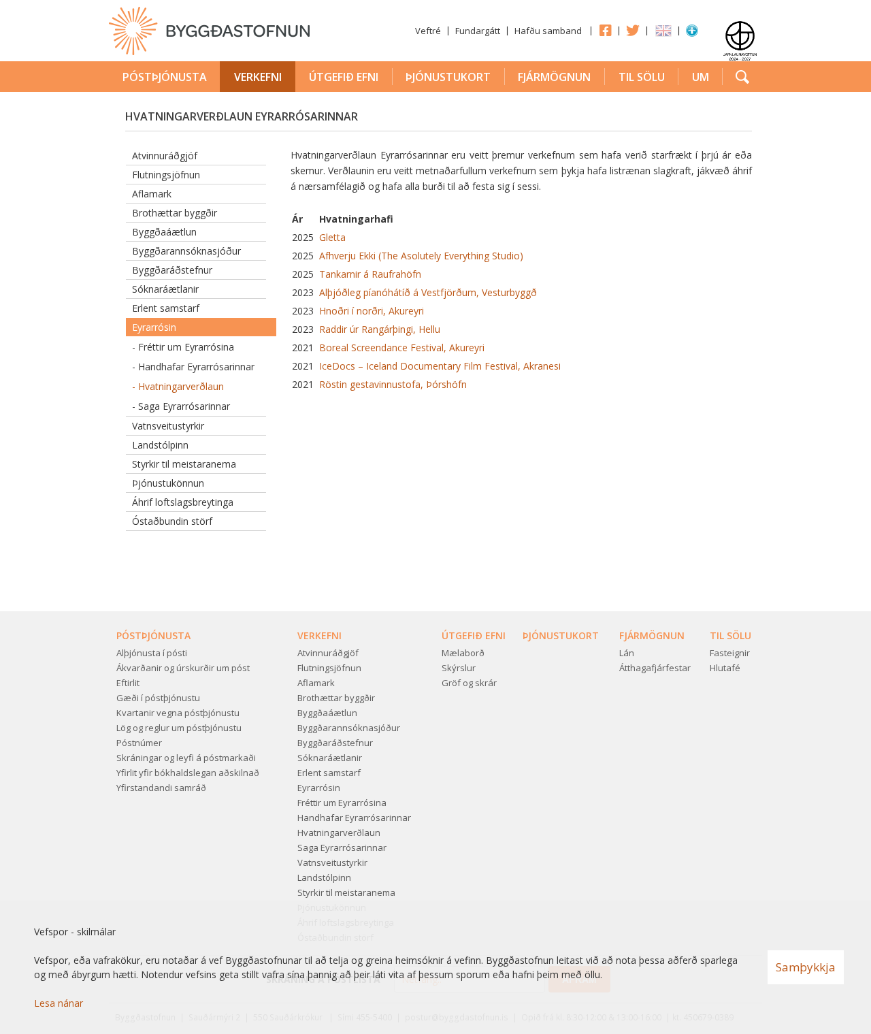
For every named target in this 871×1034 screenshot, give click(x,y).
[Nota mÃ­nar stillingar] (692, 33)
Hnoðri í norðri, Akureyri (370, 310)
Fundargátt (477, 31)
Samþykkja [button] (806, 967)
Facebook (605, 30)
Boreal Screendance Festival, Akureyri (401, 347)
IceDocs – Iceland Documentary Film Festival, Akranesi (440, 365)
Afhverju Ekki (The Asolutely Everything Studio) (419, 255)
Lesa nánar (58, 1003)
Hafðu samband (548, 31)
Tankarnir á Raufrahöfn (368, 274)
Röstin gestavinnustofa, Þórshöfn (393, 384)
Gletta (331, 237)
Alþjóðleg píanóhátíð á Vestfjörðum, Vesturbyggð (426, 292)
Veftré (428, 31)
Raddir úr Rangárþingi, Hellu (378, 329)
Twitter (633, 30)
